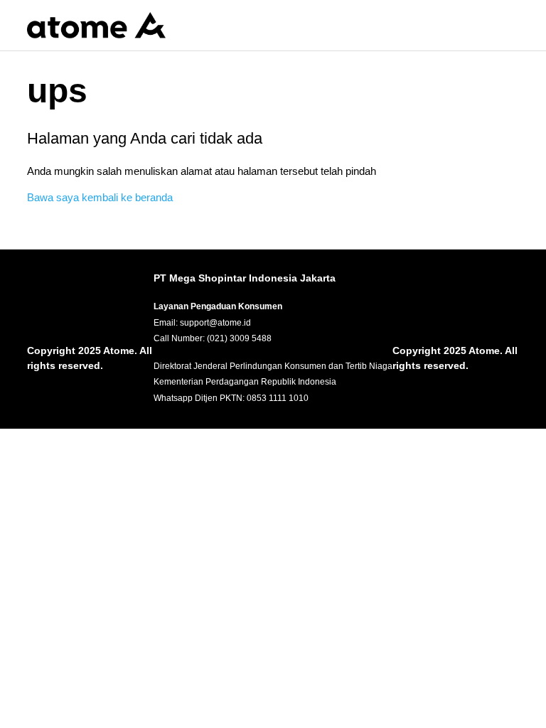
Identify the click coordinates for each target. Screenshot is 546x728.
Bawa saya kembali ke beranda (100, 197)
